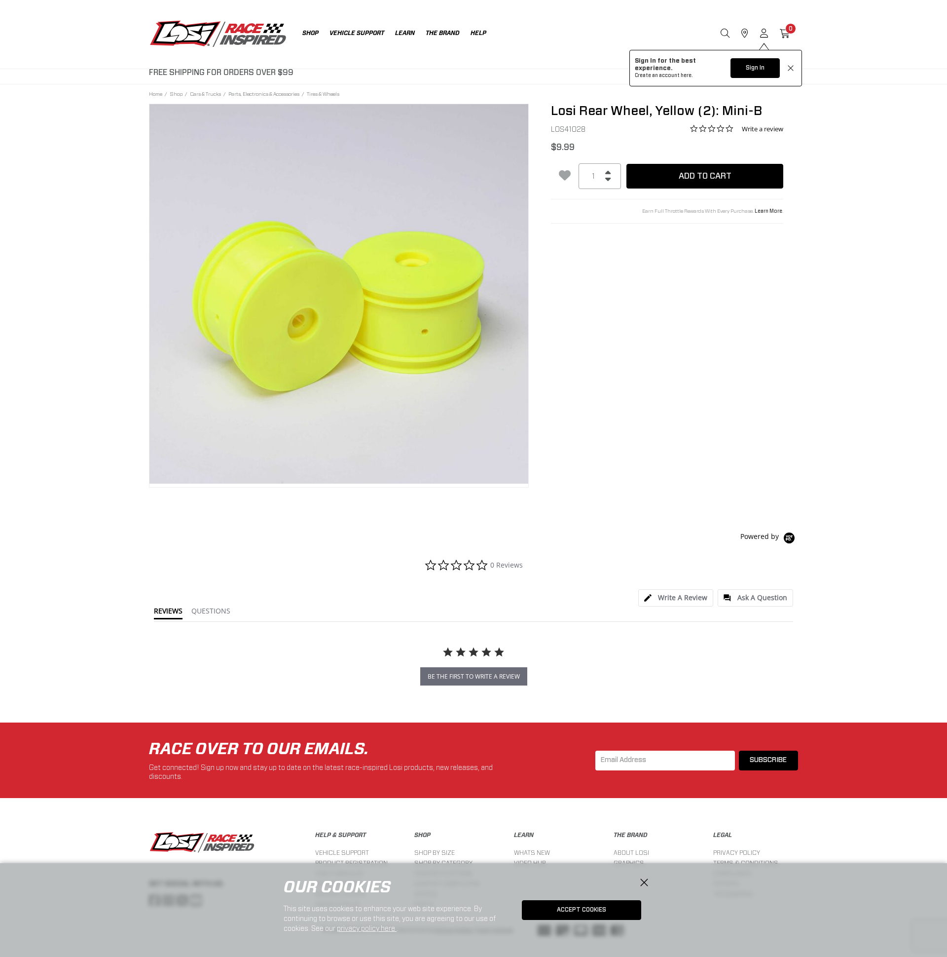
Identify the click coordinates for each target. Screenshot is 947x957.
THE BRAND (631, 835)
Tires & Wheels (323, 94)
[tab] (675, 598)
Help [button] (478, 33)
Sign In (755, 68)
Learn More (768, 211)
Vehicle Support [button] (356, 33)
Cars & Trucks (205, 94)
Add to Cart (705, 176)
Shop (176, 94)
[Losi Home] (218, 34)
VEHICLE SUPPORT (342, 852)
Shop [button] (310, 33)
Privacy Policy (736, 852)
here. (687, 75)
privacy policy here (367, 928)
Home (155, 94)
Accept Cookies (581, 910)
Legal (722, 835)
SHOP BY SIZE (434, 852)
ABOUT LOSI (631, 852)
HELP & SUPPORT (340, 835)
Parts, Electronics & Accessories (263, 94)
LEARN (524, 835)
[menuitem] (315, 34)
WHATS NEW (532, 852)
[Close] (644, 883)
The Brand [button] (443, 33)
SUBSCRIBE (768, 760)
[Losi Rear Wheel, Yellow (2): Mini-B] (339, 294)
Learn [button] (405, 33)
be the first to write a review (474, 676)
